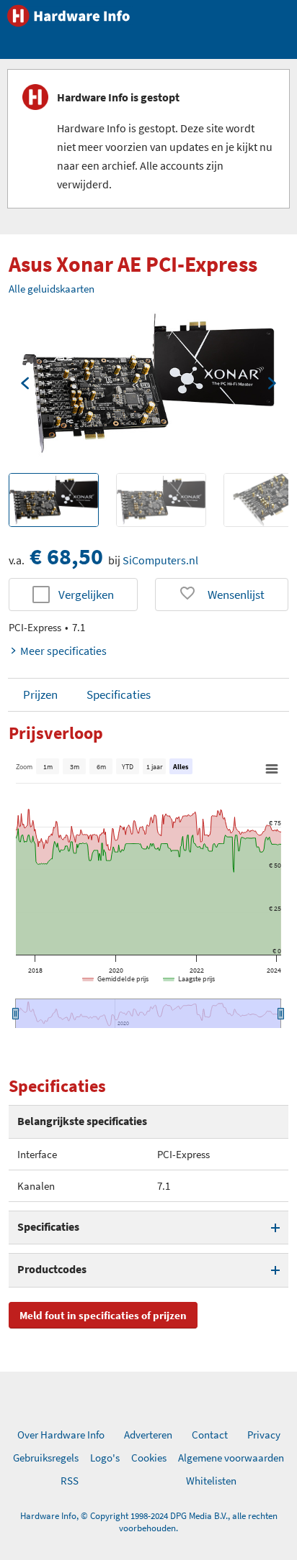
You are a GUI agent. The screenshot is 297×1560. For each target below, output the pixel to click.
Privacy (263, 1434)
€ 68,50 (66, 556)
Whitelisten (211, 1480)
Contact (210, 1434)
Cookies (149, 1457)
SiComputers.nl (160, 560)
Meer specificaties (63, 650)
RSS (70, 1480)
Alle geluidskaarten (51, 288)
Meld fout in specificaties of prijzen (103, 1315)
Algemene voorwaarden (231, 1457)
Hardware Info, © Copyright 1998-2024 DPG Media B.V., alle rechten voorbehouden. (149, 1522)
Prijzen (40, 694)
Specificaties (119, 694)
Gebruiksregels (46, 1457)
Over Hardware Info (61, 1434)
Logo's (105, 1457)
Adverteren (148, 1434)
